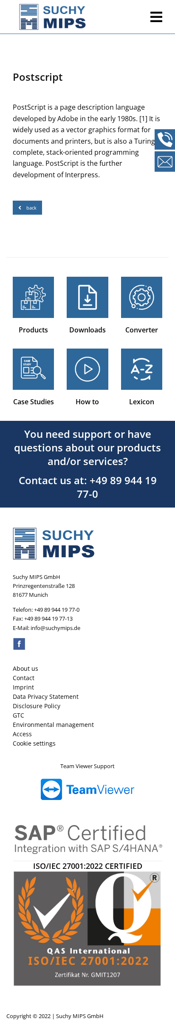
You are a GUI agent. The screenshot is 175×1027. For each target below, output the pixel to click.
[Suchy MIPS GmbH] (78, 17)
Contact (23, 677)
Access (22, 734)
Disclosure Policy (36, 705)
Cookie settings (34, 743)
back (31, 207)
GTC (18, 715)
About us (25, 668)
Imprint (23, 687)
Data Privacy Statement (46, 696)
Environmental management (53, 724)
